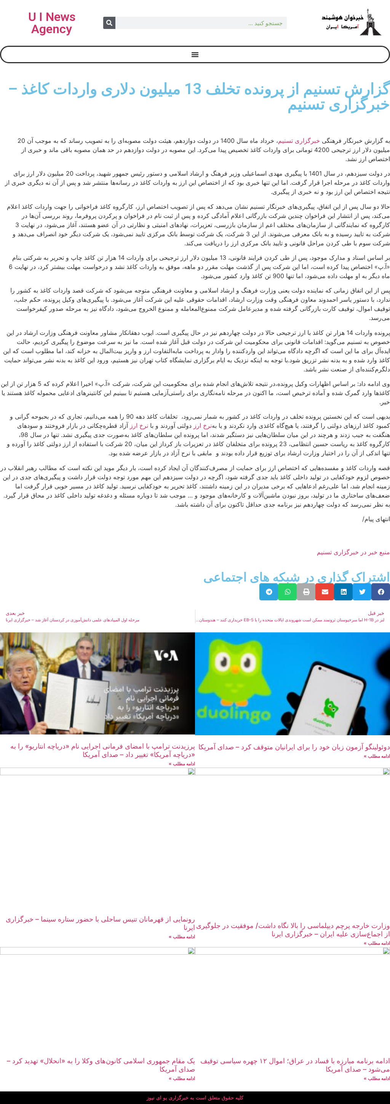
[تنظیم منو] (195, 54)
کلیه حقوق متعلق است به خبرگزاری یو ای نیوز (195, 1098)
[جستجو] (109, 23)
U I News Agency (51, 23)
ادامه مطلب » (377, 756)
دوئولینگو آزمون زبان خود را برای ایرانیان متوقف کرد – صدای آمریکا (294, 747)
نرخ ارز (202, 425)
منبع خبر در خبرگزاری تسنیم (353, 552)
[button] (380, 591)
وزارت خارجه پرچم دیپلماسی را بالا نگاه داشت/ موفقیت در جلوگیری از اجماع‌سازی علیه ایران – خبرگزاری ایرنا (293, 930)
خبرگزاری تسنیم (299, 140)
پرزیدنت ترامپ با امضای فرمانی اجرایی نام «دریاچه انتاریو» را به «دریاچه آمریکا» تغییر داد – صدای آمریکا (102, 750)
